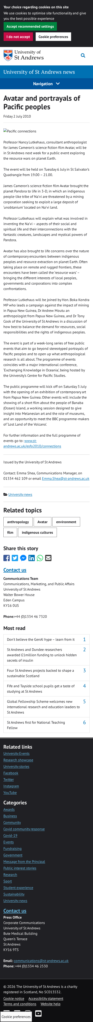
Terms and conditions (19, 1004)
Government (12, 855)
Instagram (11, 786)
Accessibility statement (45, 998)
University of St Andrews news (39, 71)
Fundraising (12, 848)
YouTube (10, 792)
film (10, 532)
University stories (16, 766)
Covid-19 (10, 835)
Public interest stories (19, 868)
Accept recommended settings (30, 26)
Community (12, 822)
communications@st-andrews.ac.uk (41, 960)
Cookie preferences (53, 36)
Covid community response (24, 829)
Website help (50, 1004)
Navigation (43, 83)
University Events (16, 753)
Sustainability (13, 894)
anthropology (18, 522)
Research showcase (18, 760)
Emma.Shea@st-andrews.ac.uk (65, 478)
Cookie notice (13, 998)
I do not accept (18, 36)
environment (66, 522)
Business (10, 816)
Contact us (14, 570)
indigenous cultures (37, 532)
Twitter (8, 779)
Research (10, 874)
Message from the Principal (24, 861)
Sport (7, 881)
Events (8, 842)
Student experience (18, 887)
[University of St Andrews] (26, 55)
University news (20, 494)
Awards (9, 809)
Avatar (42, 522)
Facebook (10, 773)
